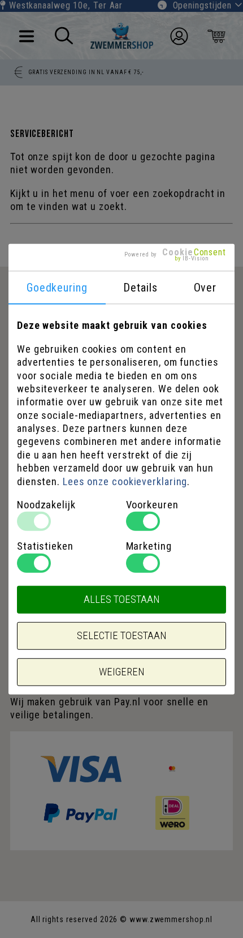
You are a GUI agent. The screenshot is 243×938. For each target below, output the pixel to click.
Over (205, 287)
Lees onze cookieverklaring (125, 481)
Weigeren (121, 672)
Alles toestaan (121, 599)
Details (140, 287)
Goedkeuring (57, 287)
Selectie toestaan (121, 635)
